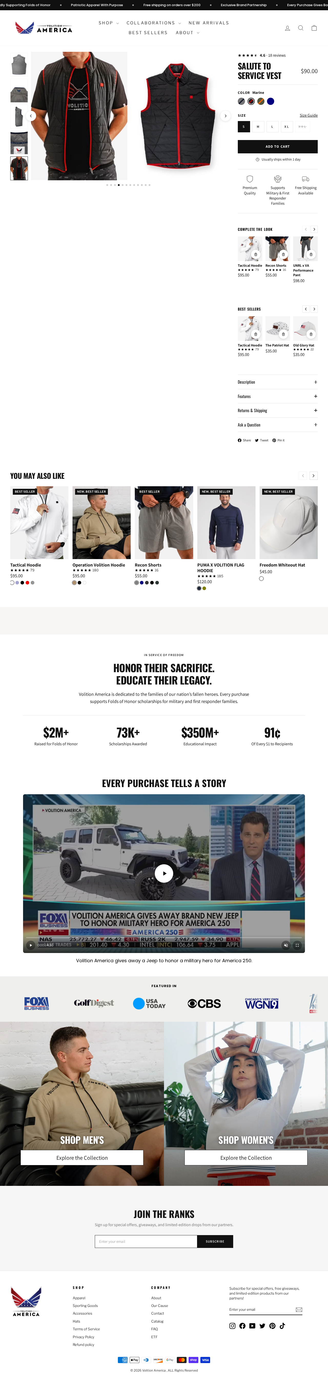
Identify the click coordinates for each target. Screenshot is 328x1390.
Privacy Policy (83, 1337)
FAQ (154, 1329)
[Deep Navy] (199, 588)
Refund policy (83, 1345)
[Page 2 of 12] (111, 185)
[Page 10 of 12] (142, 185)
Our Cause (159, 1306)
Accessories (82, 1313)
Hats (76, 1321)
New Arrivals (209, 23)
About (186, 32)
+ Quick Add (39, 555)
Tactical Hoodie (250, 265)
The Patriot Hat (277, 345)
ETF (154, 1337)
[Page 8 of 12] (134, 185)
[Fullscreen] (297, 945)
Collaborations (152, 23)
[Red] (27, 582)
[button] (314, 28)
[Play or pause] (30, 945)
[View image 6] (19, 142)
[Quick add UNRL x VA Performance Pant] (311, 254)
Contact (157, 1313)
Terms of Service (86, 1329)
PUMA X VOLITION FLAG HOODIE (220, 568)
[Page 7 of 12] (130, 185)
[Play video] (164, 873)
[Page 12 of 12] (149, 185)
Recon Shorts (275, 265)
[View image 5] (19, 116)
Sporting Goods (85, 1306)
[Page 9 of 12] (138, 185)
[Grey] (136, 582)
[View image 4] (19, 91)
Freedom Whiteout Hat (282, 565)
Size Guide (309, 115)
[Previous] (306, 229)
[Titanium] (32, 582)
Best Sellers (148, 32)
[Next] (314, 229)
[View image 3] (19, 65)
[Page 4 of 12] (119, 185)
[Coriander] (74, 582)
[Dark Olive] (204, 588)
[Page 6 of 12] (126, 185)
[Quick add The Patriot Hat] (283, 334)
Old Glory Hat (303, 345)
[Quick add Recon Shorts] (283, 254)
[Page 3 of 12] (115, 185)
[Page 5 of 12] (123, 185)
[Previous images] (31, 116)
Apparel (79, 1298)
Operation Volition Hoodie (99, 565)
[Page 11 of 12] (146, 185)
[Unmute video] (286, 945)
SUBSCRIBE (215, 1241)
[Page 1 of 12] (107, 185)
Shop (107, 23)
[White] (12, 582)
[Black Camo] (147, 582)
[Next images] (225, 116)
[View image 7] (19, 168)
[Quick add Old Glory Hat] (311, 334)
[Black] (22, 582)
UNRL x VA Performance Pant (303, 270)
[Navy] (142, 582)
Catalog (157, 1321)
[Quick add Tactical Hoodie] (255, 254)
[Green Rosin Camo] (157, 582)
